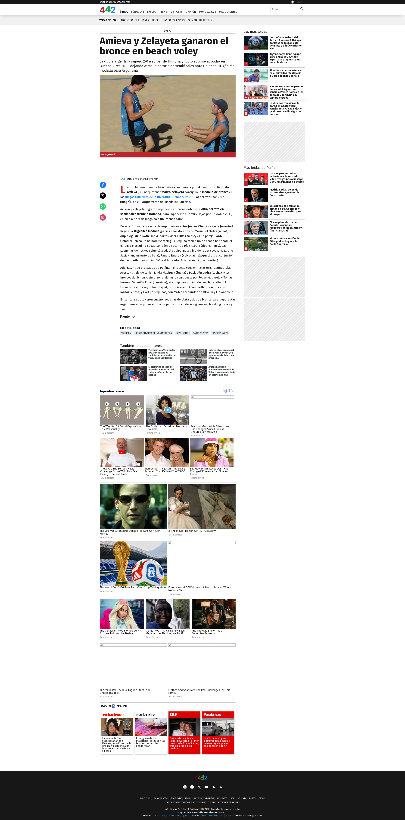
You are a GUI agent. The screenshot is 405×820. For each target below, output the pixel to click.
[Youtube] (206, 787)
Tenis (164, 11)
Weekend (198, 798)
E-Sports (176, 11)
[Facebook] (192, 787)
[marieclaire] (151, 715)
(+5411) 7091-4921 (209, 815)
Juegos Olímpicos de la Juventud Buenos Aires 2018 (160, 197)
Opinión (191, 11)
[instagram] (185, 787)
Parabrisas (209, 798)
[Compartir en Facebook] (103, 185)
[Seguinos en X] (199, 787)
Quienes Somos (173, 803)
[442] (202, 777)
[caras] (184, 715)
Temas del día (107, 20)
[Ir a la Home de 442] (107, 12)
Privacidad (201, 803)
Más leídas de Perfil (259, 168)
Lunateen (252, 798)
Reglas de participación (228, 803)
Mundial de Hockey (200, 20)
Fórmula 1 (137, 11)
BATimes (262, 798)
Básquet (152, 11)
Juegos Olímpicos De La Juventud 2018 (154, 333)
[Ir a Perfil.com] (298, 2)
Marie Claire (176, 798)
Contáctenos (188, 803)
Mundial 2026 (207, 11)
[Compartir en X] (103, 195)
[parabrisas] (218, 715)
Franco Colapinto (173, 20)
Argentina (126, 333)
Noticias (164, 798)
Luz (238, 798)
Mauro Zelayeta (200, 333)
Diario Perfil (145, 798)
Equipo (212, 803)
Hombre (188, 798)
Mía (244, 798)
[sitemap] (220, 787)
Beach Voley (182, 333)
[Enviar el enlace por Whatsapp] (103, 206)
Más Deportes (228, 11)
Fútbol (123, 11)
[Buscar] (302, 9)
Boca (155, 20)
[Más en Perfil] (119, 706)
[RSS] (213, 787)
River (145, 20)
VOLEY (167, 31)
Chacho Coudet (129, 20)
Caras (156, 798)
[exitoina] (117, 715)
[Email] (103, 217)
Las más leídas (255, 31)
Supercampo (222, 798)
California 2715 (158, 815)
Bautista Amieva (220, 333)
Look (232, 798)
